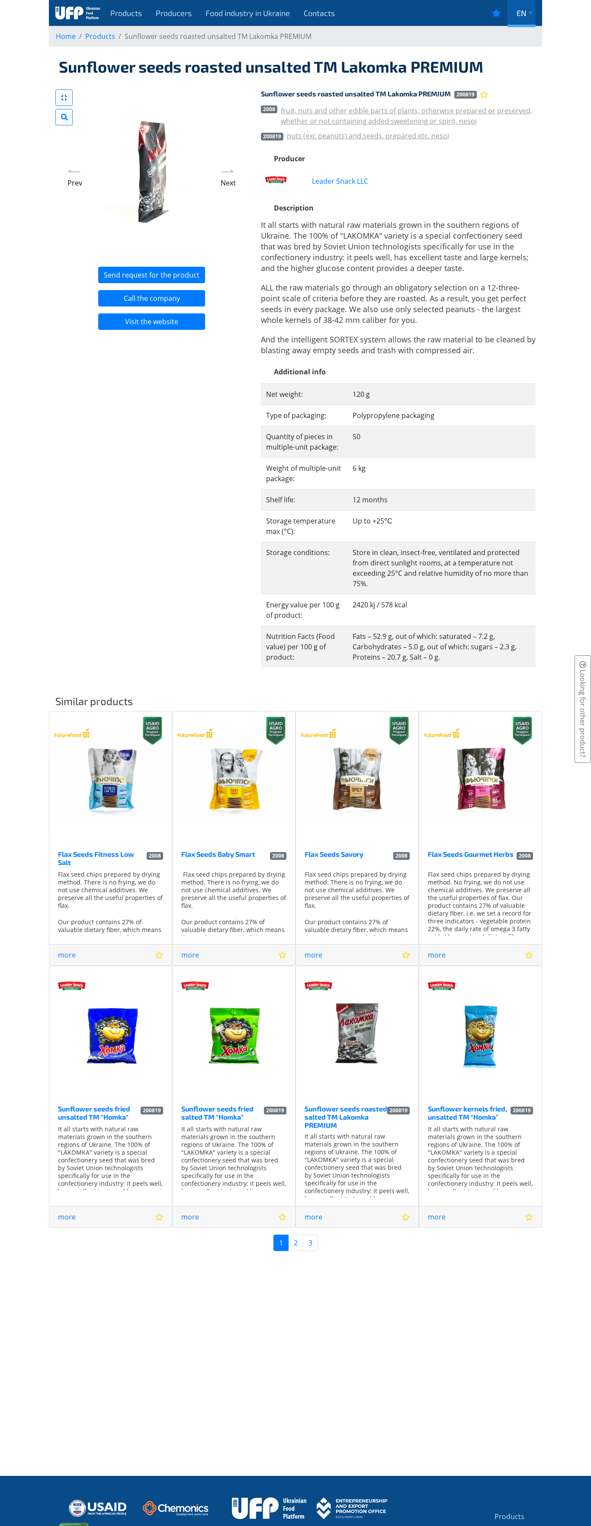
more (67, 955)
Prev (74, 183)
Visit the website (151, 321)
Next (228, 183)
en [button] (522, 13)
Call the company (152, 298)
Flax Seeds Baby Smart (218, 854)
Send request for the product (151, 275)
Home (66, 36)
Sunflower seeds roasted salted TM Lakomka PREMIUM (346, 1117)
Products (126, 13)
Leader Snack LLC (340, 181)
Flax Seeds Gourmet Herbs (471, 854)
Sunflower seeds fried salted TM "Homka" (217, 1113)
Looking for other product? (583, 712)
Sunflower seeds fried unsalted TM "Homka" (94, 1113)
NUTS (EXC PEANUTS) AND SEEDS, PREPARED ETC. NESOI (368, 135)
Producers (174, 13)
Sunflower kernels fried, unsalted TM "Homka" (467, 1113)
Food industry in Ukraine (248, 13)
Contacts (319, 13)
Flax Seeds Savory (334, 854)
